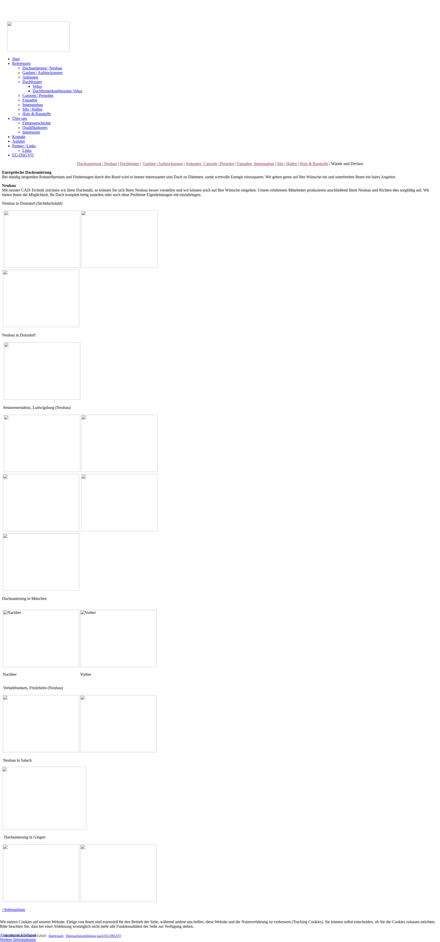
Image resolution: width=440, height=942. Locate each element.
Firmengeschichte (36, 123)
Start (16, 59)
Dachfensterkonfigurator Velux (57, 91)
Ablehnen (28, 935)
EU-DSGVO (23, 155)
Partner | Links (24, 146)
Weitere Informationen (18, 939)
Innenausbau (32, 104)
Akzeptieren (10, 935)
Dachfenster (32, 82)
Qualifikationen (34, 127)
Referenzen (21, 63)
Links (27, 150)
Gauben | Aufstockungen (42, 72)
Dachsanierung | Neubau (42, 68)
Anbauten (30, 77)
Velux (37, 86)
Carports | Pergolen (37, 95)
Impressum (31, 132)
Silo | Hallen (32, 109)
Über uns (19, 118)
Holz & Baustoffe (36, 114)
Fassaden (29, 100)
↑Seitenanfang (13, 909)
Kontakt (18, 137)
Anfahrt (18, 141)
